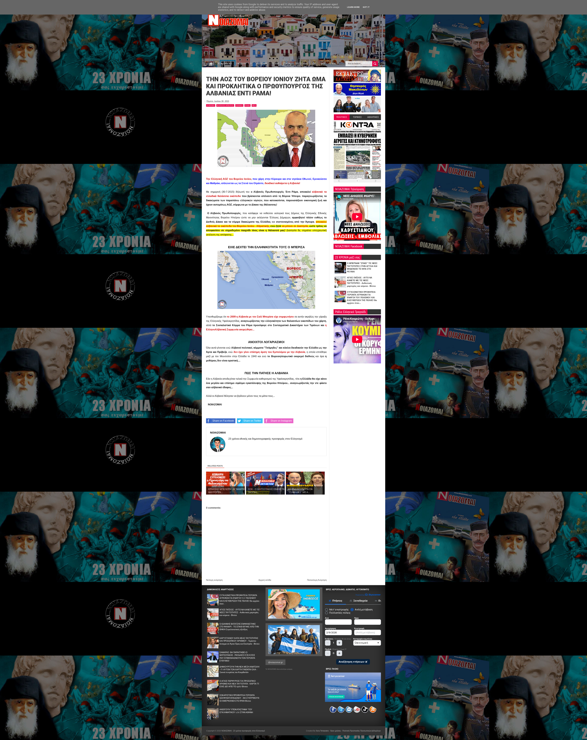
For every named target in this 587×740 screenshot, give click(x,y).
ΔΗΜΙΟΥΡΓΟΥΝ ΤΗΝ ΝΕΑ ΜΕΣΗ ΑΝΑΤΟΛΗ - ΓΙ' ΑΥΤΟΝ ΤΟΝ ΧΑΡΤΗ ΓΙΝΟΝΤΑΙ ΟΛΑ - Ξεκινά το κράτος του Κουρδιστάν (239, 669)
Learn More (353, 7)
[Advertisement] (325, 33)
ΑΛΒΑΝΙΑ (211, 105)
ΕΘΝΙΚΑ (239, 105)
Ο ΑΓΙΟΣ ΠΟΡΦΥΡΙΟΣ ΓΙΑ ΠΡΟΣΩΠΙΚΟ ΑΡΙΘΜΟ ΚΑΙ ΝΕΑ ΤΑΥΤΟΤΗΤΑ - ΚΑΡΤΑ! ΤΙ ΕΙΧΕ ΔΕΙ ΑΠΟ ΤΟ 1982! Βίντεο (239, 684)
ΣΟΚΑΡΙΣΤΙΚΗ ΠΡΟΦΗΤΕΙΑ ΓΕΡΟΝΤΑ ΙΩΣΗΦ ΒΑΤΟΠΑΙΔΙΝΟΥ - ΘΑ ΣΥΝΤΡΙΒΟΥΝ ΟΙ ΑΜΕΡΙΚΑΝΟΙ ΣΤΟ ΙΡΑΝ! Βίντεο (239, 698)
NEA (254, 105)
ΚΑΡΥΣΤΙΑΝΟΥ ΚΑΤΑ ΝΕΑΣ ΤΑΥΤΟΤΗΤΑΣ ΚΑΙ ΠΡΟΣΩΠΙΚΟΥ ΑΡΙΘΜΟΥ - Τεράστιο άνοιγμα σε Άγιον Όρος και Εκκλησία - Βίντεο (239, 641)
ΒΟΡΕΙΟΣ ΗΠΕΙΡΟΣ (225, 105)
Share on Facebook (223, 420)
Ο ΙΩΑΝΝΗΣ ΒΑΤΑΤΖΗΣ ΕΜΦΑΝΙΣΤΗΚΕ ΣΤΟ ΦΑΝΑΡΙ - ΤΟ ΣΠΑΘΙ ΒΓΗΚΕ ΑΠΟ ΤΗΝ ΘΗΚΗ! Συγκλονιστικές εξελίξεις (239, 627)
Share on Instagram (281, 420)
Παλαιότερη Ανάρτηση (317, 580)
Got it (366, 7)
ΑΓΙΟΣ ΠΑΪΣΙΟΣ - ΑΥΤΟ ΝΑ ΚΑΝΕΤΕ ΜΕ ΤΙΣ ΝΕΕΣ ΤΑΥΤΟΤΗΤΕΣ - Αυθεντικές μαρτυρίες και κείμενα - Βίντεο (240, 612)
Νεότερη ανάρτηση (214, 580)
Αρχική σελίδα (264, 580)
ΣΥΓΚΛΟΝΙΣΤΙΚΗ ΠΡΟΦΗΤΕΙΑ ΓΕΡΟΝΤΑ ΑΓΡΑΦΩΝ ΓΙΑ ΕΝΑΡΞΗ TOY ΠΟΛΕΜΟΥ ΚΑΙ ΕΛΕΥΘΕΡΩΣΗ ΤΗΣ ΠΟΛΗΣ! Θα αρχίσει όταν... (362, 297)
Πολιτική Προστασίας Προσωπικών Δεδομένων (361, 731)
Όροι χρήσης (335, 731)
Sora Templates (322, 731)
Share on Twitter (252, 420)
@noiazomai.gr (275, 662)
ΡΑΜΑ (247, 105)
